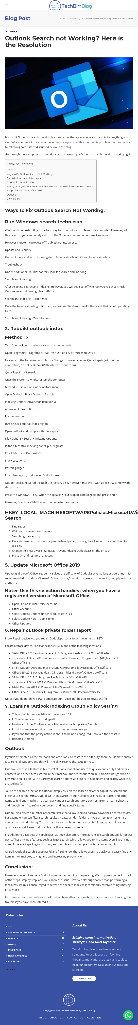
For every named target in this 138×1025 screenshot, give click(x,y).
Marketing (36, 949)
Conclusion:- (14, 198)
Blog (42, 1017)
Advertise (94, 1017)
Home (62, 18)
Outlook (11, 194)
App (36, 926)
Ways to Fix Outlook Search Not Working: (30, 174)
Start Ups (36, 961)
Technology (75, 18)
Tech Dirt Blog (88, 1010)
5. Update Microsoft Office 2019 (24, 190)
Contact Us (75, 1017)
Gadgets (36, 938)
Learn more (84, 978)
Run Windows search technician (25, 178)
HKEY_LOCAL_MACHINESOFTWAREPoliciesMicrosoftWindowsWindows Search (50, 186)
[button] (128, 1015)
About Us (56, 1017)
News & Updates (36, 955)
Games (36, 944)
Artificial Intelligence (36, 932)
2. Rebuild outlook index (20, 182)
